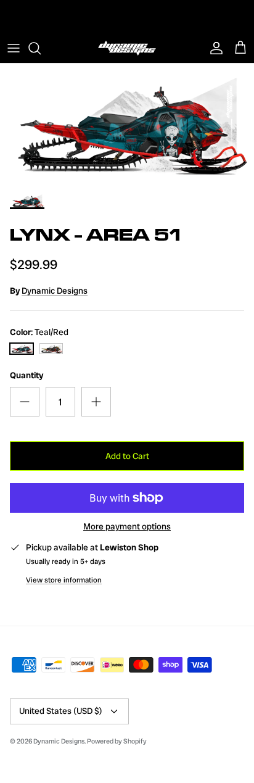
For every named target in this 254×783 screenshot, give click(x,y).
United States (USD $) (60, 710)
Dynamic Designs (55, 290)
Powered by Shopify (117, 741)
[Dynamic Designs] (127, 48)
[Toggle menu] (13, 48)
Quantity (26, 375)
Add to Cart (127, 456)
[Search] (40, 48)
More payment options (127, 526)
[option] (127, 124)
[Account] (213, 48)
